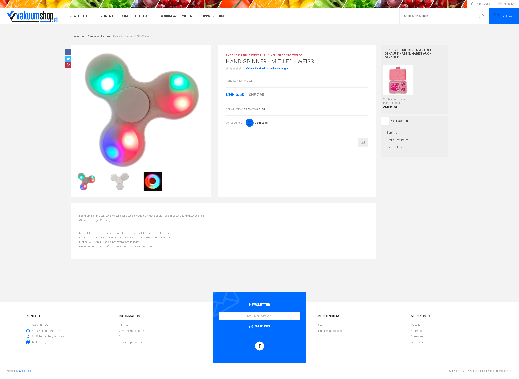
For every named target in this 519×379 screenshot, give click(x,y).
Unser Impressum (130, 342)
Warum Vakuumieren (176, 16)
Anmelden (509, 3)
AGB (121, 336)
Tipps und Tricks (214, 16)
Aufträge (416, 330)
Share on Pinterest (68, 65)
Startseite (79, 16)
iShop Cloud (25, 370)
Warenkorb (418, 342)
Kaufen (398, 85)
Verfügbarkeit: (234, 122)
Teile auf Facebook (68, 52)
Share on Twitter (68, 59)
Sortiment (105, 16)
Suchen (481, 16)
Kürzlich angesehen (330, 330)
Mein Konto (418, 325)
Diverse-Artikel (395, 147)
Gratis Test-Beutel (137, 16)
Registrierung (483, 3)
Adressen (417, 336)
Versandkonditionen (132, 330)
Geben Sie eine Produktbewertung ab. (268, 68)
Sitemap (124, 325)
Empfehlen (363, 142)
